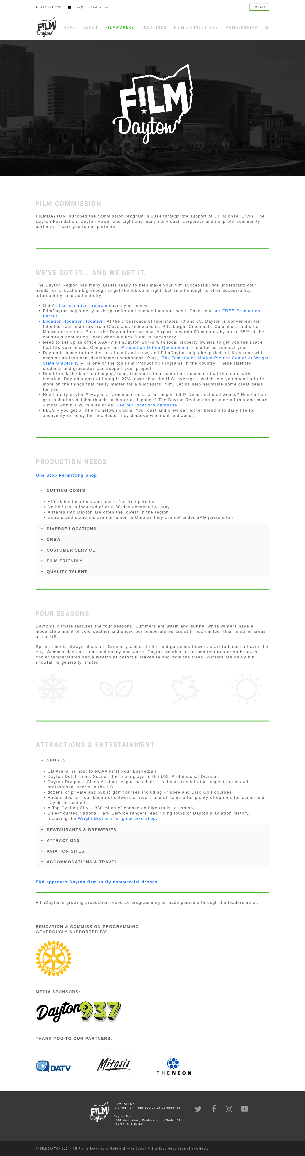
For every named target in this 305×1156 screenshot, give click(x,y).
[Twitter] (198, 1109)
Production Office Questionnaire (157, 347)
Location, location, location (73, 321)
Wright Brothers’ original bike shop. (118, 818)
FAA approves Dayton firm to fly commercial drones (97, 882)
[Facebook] (214, 1109)
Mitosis (202, 1148)
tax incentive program (83, 305)
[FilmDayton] (46, 27)
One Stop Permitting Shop (67, 475)
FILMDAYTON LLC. (54, 1148)
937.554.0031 (51, 7)
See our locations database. (148, 405)
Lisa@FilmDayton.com (91, 7)
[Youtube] (245, 1109)
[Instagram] (229, 1109)
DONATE (259, 7)
